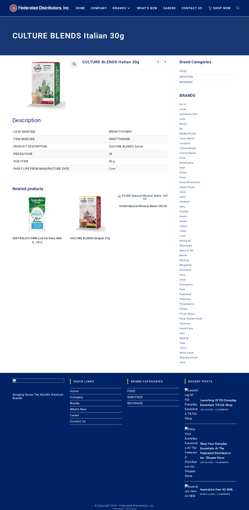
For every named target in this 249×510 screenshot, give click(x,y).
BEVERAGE (186, 82)
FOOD (183, 71)
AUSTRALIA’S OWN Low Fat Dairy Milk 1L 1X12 (37, 240)
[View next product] (165, 62)
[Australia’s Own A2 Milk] (191, 491)
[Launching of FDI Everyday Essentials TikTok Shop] (191, 404)
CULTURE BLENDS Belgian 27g (90, 238)
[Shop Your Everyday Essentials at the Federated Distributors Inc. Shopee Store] (191, 452)
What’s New (78, 409)
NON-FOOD (186, 76)
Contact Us (78, 421)
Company (76, 397)
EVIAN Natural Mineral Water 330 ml (143, 206)
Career (74, 415)
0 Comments (222, 410)
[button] (74, 64)
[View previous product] (158, 62)
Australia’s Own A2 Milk (216, 489)
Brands (75, 403)
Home (74, 391)
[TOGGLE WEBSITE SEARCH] (237, 8)
